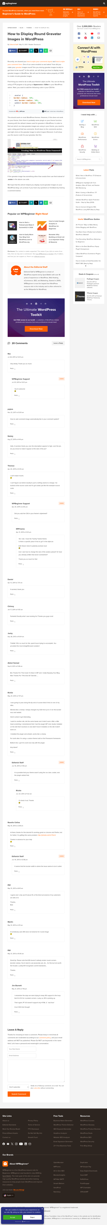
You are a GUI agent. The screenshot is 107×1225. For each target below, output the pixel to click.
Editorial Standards (9, 1125)
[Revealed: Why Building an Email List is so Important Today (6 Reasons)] (42, 239)
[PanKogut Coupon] (80, 283)
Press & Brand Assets (10, 1133)
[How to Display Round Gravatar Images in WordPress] (36, 51)
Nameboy (57, 1192)
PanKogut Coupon (93, 279)
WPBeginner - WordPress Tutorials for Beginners (9, 3)
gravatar (19, 67)
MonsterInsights (59, 1175)
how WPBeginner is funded (44, 254)
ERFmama (20, 529)
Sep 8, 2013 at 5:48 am (15, 666)
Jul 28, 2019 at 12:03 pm (15, 357)
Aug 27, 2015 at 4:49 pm (15, 439)
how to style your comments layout (39, 61)
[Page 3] (90, 266)
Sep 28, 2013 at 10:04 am (16, 637)
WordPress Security (87, 1141)
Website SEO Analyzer (62, 1137)
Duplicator (84, 1162)
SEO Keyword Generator (62, 1129)
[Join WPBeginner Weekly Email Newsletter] (98, 38)
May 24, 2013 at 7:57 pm (15, 696)
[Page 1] (86, 266)
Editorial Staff (14, 44)
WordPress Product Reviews (90, 1129)
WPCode (22, 111)
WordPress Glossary (87, 1125)
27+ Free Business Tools (62, 1146)
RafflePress (84, 1179)
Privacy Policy (33, 1120)
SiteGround (46, 1211)
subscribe (37, 1088)
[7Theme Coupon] (80, 296)
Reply (12, 368)
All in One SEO (59, 1171)
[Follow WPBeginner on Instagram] (98, 34)
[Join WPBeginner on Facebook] (79, 34)
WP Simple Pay (85, 1166)
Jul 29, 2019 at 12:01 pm (19, 382)
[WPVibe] (88, 57)
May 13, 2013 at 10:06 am (16, 954)
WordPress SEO (85, 1137)
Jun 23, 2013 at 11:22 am (24, 794)
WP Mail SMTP (59, 1179)
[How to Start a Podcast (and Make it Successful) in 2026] (12, 225)
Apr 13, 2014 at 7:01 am (15, 583)
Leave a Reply (58, 343)
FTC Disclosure (33, 1129)
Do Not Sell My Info (35, 1133)
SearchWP (84, 1175)
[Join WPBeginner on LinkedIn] (92, 38)
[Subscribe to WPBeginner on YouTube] (92, 34)
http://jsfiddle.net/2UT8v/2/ (47, 835)
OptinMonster (59, 1162)
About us (6, 1120)
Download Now (36, 328)
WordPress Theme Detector (63, 1125)
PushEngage (84, 1183)
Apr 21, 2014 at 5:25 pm (23, 532)
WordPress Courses (87, 1120)
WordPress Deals (86, 1133)
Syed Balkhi (7, 1176)
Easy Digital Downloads (88, 1171)
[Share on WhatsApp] (46, 51)
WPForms (57, 1166)
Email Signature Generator (63, 1141)
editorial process (39, 256)
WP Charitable (85, 1187)
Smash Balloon (59, 1183)
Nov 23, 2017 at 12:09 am (16, 412)
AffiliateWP (84, 1192)
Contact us (6, 1137)
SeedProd (57, 1187)
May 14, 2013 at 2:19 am (15, 925)
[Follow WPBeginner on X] (85, 34)
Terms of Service (34, 1125)
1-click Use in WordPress (56, 111)
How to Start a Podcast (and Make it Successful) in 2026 (26, 225)
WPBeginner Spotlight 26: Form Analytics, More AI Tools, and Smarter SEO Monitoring (88, 185)
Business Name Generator (63, 1120)
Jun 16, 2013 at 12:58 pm (20, 860)
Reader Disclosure (35, 44)
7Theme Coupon (92, 293)
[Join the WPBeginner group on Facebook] (79, 38)
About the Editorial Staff (35, 267)
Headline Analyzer (60, 1133)
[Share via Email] (50, 51)
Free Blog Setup (86, 1146)
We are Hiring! (18, 1190)
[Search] (104, 3)
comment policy (45, 1037)
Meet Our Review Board (11, 1129)
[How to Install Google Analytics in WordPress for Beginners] (42, 225)
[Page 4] (92, 266)
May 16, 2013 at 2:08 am (15, 826)
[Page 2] (88, 266)
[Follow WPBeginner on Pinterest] (85, 38)
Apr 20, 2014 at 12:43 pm (16, 469)
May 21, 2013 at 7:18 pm (19, 989)
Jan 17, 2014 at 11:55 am (15, 610)
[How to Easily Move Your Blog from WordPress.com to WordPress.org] (12, 239)
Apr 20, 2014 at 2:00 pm (20, 507)
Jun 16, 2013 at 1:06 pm (19, 766)
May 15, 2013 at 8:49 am (15, 888)
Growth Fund (33, 1137)
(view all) (96, 274)
